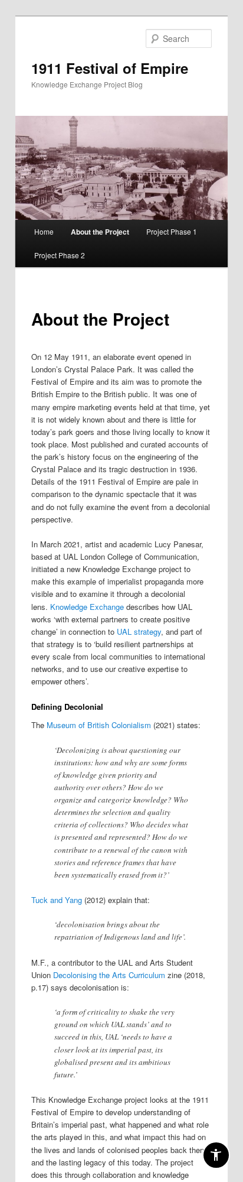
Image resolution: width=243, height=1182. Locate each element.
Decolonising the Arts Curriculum (109, 974)
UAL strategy (139, 631)
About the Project (100, 231)
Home (44, 231)
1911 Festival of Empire (109, 68)
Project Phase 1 (171, 231)
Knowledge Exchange (87, 606)
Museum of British (79, 724)
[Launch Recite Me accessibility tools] (216, 1155)
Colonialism (131, 724)
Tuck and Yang (56, 899)
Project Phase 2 (59, 255)
